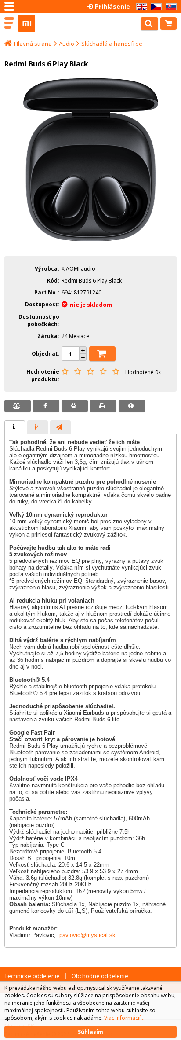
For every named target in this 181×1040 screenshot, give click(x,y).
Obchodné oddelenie (100, 976)
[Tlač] (103, 406)
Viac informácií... (124, 1018)
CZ (154, 7)
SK (169, 7)
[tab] (14, 427)
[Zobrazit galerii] (90, 243)
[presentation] (15, 427)
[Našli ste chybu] (132, 406)
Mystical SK (44, 23)
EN (140, 7)
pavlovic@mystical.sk (87, 935)
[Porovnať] (17, 406)
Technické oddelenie (32, 976)
